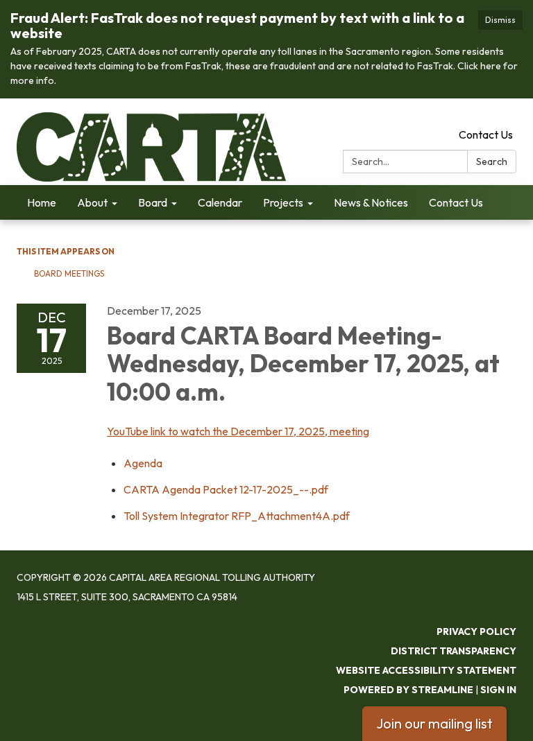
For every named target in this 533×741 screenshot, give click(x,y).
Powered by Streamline (408, 689)
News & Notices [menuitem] (371, 202)
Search (491, 161)
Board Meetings (69, 273)
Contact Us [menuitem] (456, 202)
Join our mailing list (434, 723)
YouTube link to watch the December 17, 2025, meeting (238, 431)
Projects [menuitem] (283, 202)
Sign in (498, 689)
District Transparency (453, 651)
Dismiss (500, 20)
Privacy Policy (476, 631)
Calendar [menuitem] (220, 202)
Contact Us (486, 134)
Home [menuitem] (41, 202)
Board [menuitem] (152, 202)
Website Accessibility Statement (426, 670)
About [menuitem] (92, 202)
